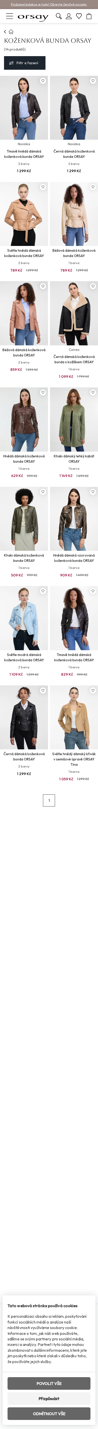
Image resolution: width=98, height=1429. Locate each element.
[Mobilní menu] (9, 16)
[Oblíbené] (79, 16)
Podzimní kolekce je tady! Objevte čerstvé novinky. (49, 4)
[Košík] (89, 16)
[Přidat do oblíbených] (43, 81)
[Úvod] (5, 31)
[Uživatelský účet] (69, 16)
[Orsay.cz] (33, 16)
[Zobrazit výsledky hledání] (59, 16)
